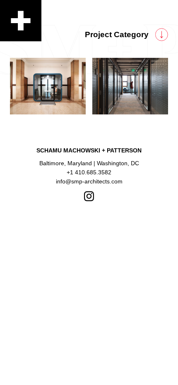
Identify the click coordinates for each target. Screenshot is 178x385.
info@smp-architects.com (89, 181)
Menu (20, 20)
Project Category (117, 34)
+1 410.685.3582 (89, 172)
